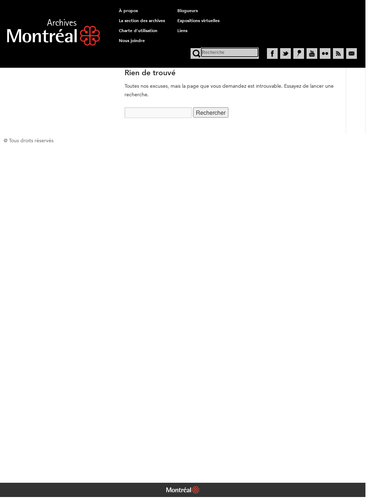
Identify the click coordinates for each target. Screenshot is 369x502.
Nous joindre (132, 40)
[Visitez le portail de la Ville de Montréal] (182, 490)
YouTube (312, 53)
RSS (338, 53)
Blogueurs (187, 10)
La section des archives (142, 20)
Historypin (298, 53)
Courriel (351, 53)
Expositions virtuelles (198, 20)
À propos (128, 10)
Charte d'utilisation (138, 30)
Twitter (285, 53)
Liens (182, 30)
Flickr (325, 53)
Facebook (272, 53)
